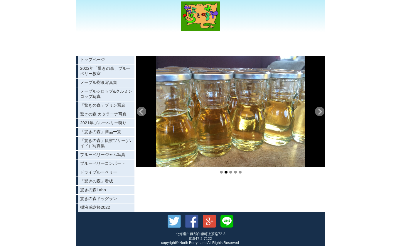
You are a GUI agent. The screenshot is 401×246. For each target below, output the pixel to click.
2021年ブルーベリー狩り (103, 123)
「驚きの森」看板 (96, 181)
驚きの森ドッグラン (98, 198)
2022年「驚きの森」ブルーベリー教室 (105, 71)
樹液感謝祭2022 (95, 207)
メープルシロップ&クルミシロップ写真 (106, 94)
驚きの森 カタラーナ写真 (103, 114)
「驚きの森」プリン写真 (102, 105)
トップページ (92, 59)
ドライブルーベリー (98, 172)
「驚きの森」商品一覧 (100, 131)
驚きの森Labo (93, 189)
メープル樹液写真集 (98, 82)
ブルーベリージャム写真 (102, 154)
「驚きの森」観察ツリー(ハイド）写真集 (105, 143)
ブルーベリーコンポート (102, 163)
